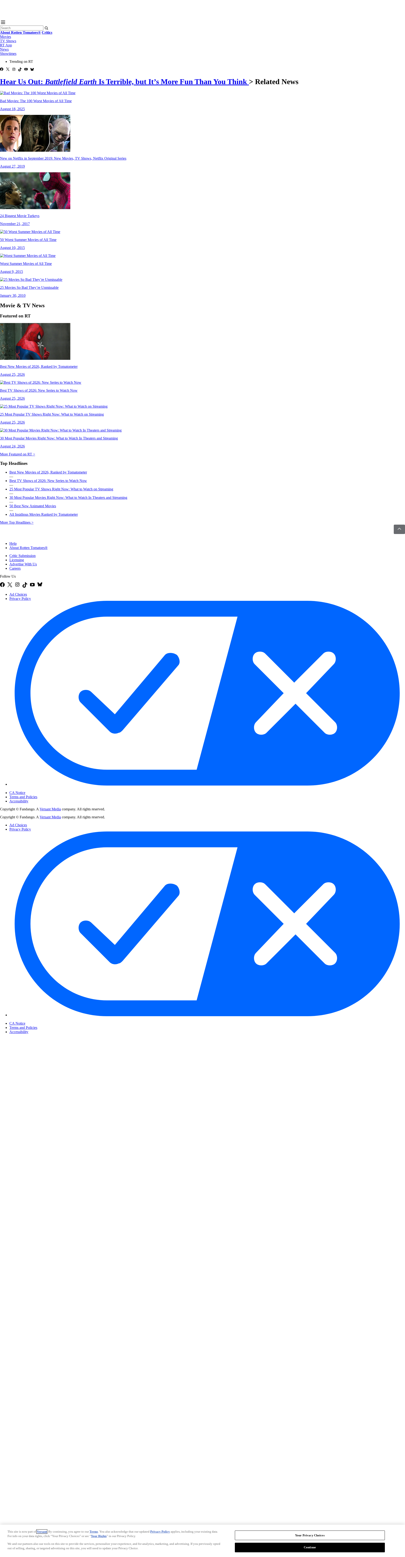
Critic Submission (22, 556)
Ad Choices (18, 594)
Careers (15, 568)
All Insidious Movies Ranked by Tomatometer (43, 514)
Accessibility (18, 801)
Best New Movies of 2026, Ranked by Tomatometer (48, 472)
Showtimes (8, 54)
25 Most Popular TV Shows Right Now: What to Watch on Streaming (61, 489)
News (4, 49)
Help (13, 543)
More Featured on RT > (17, 454)
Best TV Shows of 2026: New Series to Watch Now (48, 481)
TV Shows (8, 41)
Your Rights (99, 1536)
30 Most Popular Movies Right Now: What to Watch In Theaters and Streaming (68, 498)
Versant (42, 1531)
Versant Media (50, 809)
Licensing (16, 560)
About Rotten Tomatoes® (28, 548)
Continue (310, 1547)
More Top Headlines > (17, 522)
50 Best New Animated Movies (32, 506)
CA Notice (17, 793)
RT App (6, 45)
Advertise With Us (23, 564)
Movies (5, 37)
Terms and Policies (23, 797)
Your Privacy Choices (29, 788)
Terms (94, 1531)
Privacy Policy (20, 599)
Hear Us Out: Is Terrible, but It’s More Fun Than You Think (124, 81)
